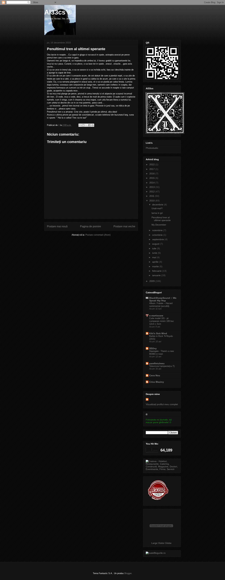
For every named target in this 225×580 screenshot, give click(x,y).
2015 (152, 178)
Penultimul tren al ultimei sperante (161, 219)
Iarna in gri (157, 213)
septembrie (158, 239)
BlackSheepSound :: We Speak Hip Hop (162, 299)
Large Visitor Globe (161, 543)
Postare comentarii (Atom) (98, 235)
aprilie (155, 261)
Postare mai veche (124, 226)
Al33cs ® (58, 12)
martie (155, 266)
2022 (152, 164)
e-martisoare (156, 315)
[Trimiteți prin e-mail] (80, 125)
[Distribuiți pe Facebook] (89, 125)
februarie (157, 271)
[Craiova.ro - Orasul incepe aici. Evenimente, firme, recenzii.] (162, 469)
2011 (152, 196)
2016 (152, 173)
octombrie (157, 235)
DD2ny (153, 348)
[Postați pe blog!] (83, 125)
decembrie (158, 204)
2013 (152, 187)
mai (154, 257)
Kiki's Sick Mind (158, 333)
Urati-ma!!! (157, 208)
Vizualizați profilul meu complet (162, 404)
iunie (155, 253)
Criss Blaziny (156, 382)
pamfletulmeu (157, 363)
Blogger (127, 573)
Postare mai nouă (57, 226)
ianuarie (156, 275)
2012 (152, 191)
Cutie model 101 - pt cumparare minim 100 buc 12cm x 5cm (161, 321)
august (156, 243)
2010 (152, 200)
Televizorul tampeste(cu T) (162, 366)
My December (159, 224)
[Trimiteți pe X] (86, 125)
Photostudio (152, 148)
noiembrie (157, 230)
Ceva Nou (154, 375)
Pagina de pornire (90, 226)
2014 (152, 182)
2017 (152, 169)
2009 (152, 281)
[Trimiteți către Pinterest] (92, 125)
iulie (154, 248)
